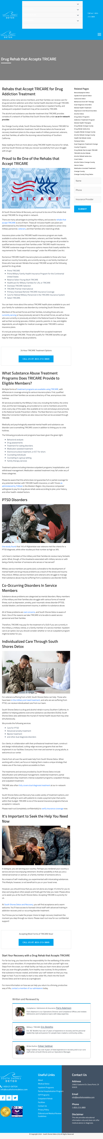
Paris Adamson (63, 1007)
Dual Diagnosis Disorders (83, 105)
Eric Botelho (47, 1026)
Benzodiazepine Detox (82, 93)
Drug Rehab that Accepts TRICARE (85, 150)
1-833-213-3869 (78, 1107)
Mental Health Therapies (82, 123)
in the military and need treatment (25, 700)
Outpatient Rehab (45, 1098)
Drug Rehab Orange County (83, 126)
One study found (9, 546)
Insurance (28, 20)
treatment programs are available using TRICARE (37, 389)
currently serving (9, 315)
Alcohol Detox (79, 114)
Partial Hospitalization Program (50, 1091)
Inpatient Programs (46, 1087)
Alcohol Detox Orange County (84, 162)
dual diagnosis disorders (26, 736)
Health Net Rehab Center (82, 138)
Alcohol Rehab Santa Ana (82, 156)
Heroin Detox (78, 165)
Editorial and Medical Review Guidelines (49, 1115)
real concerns (29, 612)
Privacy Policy (43, 1109)
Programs (28, 9)
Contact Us (42, 1105)
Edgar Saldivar (45, 1045)
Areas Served (30, 14)
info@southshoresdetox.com (83, 1097)
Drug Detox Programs (81, 117)
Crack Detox (78, 159)
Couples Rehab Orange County (84, 132)
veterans (22, 228)
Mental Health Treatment (82, 108)
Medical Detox (43, 1083)
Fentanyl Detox (79, 141)
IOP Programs (43, 1094)
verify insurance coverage (52, 808)
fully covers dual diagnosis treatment (34, 785)
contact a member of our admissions (27, 988)
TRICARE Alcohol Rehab (82, 153)
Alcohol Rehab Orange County (84, 135)
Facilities (41, 1102)
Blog (26, 26)
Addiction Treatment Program (84, 120)
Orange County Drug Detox (83, 174)
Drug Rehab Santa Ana (82, 129)
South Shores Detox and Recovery (18, 904)
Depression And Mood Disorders (85, 111)
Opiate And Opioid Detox (83, 96)
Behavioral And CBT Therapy (84, 102)
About (27, 3)
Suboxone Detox (80, 99)
